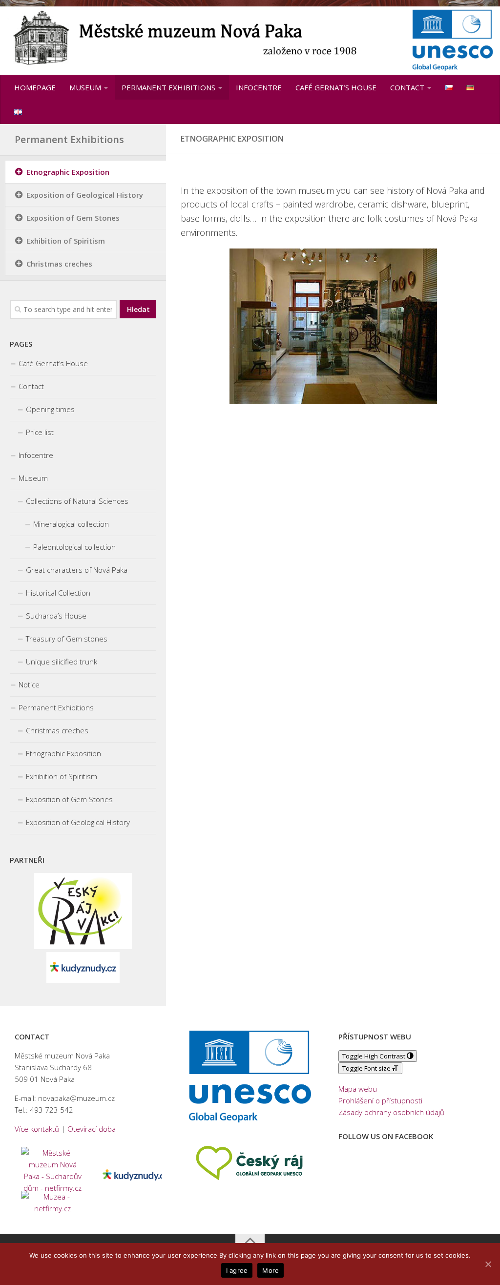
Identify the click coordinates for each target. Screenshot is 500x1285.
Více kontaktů (37, 1129)
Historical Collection (58, 593)
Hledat (138, 309)
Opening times (50, 409)
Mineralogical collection (71, 524)
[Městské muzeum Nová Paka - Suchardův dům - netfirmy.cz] (52, 1169)
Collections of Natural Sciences (77, 501)
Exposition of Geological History (84, 195)
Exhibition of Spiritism (65, 241)
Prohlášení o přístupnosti (380, 1100)
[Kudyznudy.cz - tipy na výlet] (83, 980)
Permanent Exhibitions (168, 87)
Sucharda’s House (56, 616)
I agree (237, 1270)
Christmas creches (59, 264)
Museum (85, 87)
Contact (407, 87)
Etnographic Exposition (67, 172)
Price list (40, 432)
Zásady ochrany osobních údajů (391, 1112)
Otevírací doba (91, 1129)
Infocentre (259, 87)
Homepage (35, 87)
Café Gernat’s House (335, 87)
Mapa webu (357, 1089)
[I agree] (488, 1264)
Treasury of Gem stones (66, 638)
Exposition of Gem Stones (73, 218)
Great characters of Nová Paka (76, 570)
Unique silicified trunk (61, 661)
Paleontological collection (74, 547)
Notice (29, 684)
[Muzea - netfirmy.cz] (52, 1200)
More (270, 1270)
